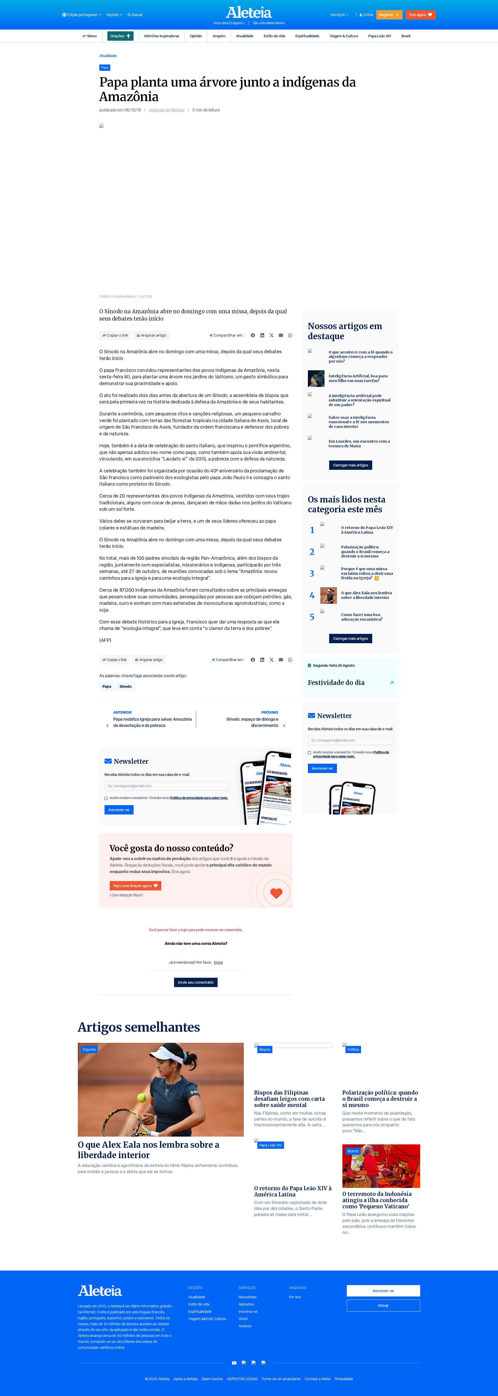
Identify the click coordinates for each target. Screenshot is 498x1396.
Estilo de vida (274, 35)
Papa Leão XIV (379, 35)
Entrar (368, 14)
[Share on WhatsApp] (290, 335)
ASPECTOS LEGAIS (242, 1379)
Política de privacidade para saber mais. (199, 798)
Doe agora (417, 14)
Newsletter (248, 1297)
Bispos (264, 1049)
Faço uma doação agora (132, 885)
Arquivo (219, 35)
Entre (218, 962)
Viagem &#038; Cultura (207, 1318)
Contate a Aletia (317, 1379)
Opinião (196, 35)
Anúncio (245, 1326)
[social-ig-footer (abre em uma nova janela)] (263, 1363)
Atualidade (244, 35)
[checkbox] (106, 798)
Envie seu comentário (195, 982)
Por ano (295, 1297)
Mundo (353, 1151)
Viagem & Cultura (344, 35)
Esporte (89, 1049)
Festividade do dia (336, 683)
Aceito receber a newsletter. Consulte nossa (169, 798)
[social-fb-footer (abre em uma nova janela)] (244, 1363)
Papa (106, 686)
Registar (386, 14)
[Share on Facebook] (253, 335)
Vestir (243, 1318)
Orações (117, 35)
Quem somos (212, 1379)
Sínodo (126, 686)
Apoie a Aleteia (185, 1379)
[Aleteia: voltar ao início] (249, 12)
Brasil (406, 35)
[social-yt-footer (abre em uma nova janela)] (234, 1363)
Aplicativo (246, 1304)
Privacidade (344, 1379)
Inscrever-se (119, 809)
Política (353, 1049)
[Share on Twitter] (271, 335)
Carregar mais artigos (350, 465)
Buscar (137, 14)
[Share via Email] (281, 335)
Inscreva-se (248, 1311)
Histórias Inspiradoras (161, 35)
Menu (92, 35)
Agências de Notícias (166, 110)
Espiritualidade (307, 35)
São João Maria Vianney (269, 23)
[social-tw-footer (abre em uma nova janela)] (254, 1363)
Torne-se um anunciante (281, 1379)
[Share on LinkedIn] (262, 335)
